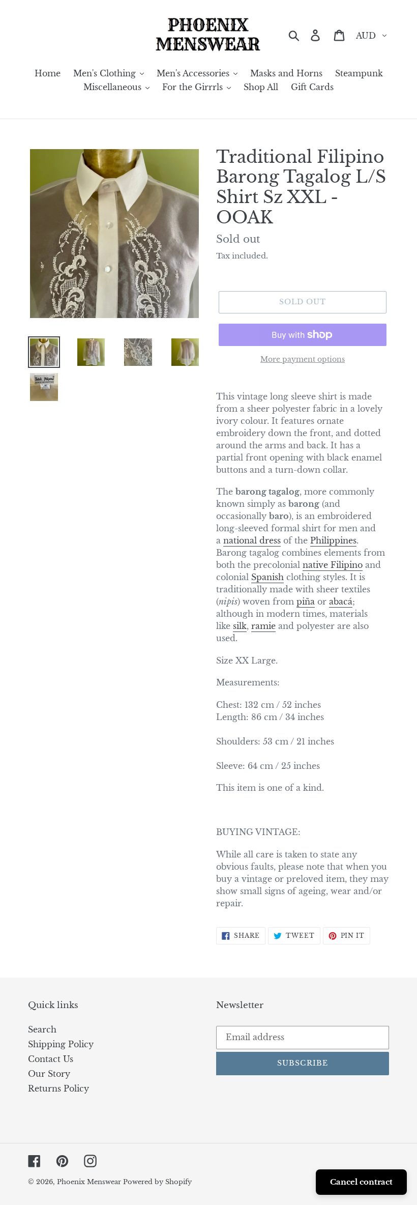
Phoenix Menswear (90, 1182)
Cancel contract (361, 1182)
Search (42, 1029)
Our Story (49, 1074)
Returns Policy (58, 1088)
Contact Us (50, 1059)
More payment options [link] (302, 359)
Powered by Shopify (157, 1182)
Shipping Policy (61, 1044)
